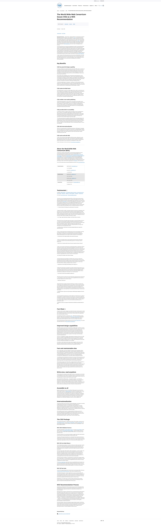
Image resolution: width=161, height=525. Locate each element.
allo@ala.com (74, 178)
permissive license (68, 523)
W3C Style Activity (78, 320)
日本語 (74, 24)
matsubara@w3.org (76, 182)
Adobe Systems (63, 192)
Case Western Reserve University (71, 192)
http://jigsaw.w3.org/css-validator (68, 430)
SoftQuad (76, 193)
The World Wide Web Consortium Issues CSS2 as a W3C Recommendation (79, 10)
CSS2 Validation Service (60, 422)
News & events (85, 5)
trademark (62, 523)
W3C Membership (67, 43)
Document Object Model (75, 316)
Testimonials (59, 33)
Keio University (69, 156)
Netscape (67, 193)
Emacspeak (64, 201)
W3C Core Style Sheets (71, 422)
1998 (66, 10)
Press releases (62, 10)
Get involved (75, 5)
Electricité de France (80, 192)
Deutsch (70, 24)
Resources (80, 5)
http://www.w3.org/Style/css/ (70, 321)
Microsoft (63, 193)
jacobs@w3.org (73, 170)
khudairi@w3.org (74, 166)
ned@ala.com (73, 174)
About (96, 5)
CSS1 (78, 40)
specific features (68, 391)
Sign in (101, 5)
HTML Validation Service (69, 429)
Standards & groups (67, 5)
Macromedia (59, 193)
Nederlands (66, 24)
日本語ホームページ (96, 0)
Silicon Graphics (71, 193)
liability (60, 523)
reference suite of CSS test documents (63, 471)
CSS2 (74, 37)
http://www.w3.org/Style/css (75, 142)
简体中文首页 (102, 0)
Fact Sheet (63, 33)
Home (58, 10)
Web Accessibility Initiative (72, 195)
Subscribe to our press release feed (64, 513)
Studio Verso (81, 193)
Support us (91, 5)
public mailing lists (81, 53)
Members (75, 160)
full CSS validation (79, 429)
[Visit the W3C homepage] (59, 5)
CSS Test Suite (80, 422)
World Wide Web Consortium (66, 522)
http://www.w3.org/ (81, 162)
